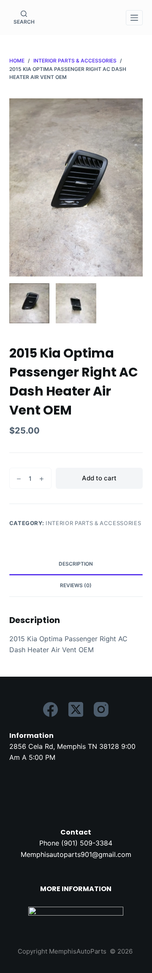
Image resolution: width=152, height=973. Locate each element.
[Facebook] (50, 709)
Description (76, 564)
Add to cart (99, 478)
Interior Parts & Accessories (93, 523)
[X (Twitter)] (75, 709)
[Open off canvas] (134, 17)
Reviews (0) (76, 585)
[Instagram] (101, 709)
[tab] (76, 564)
